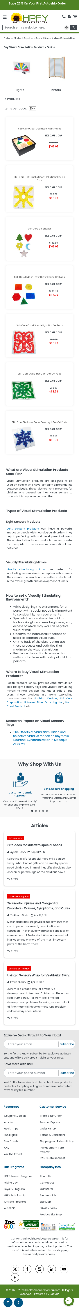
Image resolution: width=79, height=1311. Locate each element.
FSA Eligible (11, 1135)
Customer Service (53, 1107)
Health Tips (11, 1128)
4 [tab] (43, 811)
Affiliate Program (15, 1202)
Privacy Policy (48, 1208)
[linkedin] (52, 1269)
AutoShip (9, 1208)
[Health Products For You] (29, 17)
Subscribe (67, 1044)
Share (15, 879)
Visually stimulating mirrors (26, 569)
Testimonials (48, 1195)
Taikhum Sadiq (19, 915)
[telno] (63, 17)
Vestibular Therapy (19, 968)
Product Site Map (51, 1214)
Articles (8, 1122)
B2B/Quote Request (52, 1158)
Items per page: (15, 108)
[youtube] (64, 1269)
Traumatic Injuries (19, 896)
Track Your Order (51, 1116)
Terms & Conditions (52, 1135)
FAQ (6, 1147)
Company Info (50, 1167)
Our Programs (14, 1167)
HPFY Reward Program (18, 1176)
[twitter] (15, 1269)
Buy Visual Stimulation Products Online (29, 47)
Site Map (45, 1202)
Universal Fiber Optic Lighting (43, 702)
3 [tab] (39, 811)
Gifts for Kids (16, 838)
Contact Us (47, 1182)
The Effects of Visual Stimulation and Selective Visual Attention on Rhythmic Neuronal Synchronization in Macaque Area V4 (41, 738)
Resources (11, 1107)
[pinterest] (15, 1277)
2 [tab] (36, 811)
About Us (45, 1176)
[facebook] (27, 1269)
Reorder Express (50, 1122)
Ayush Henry (18, 852)
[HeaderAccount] (69, 16)
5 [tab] (47, 811)
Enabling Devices (46, 698)
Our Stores (46, 1189)
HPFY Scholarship (15, 1195)
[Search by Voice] (66, 27)
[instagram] (39, 1269)
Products (12, 99)
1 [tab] (32, 811)
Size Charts (11, 1141)
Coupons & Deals (15, 1116)
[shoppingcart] (75, 17)
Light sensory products (23, 528)
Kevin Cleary (18, 982)
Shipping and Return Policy (57, 1141)
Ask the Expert (13, 1154)
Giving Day (11, 1182)
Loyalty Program (14, 1189)
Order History (48, 1128)
